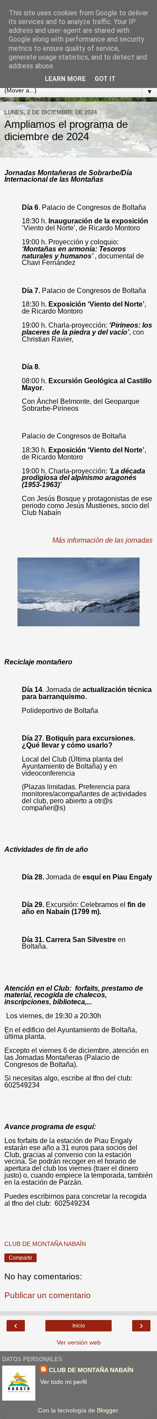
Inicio (78, 1326)
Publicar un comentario (47, 1295)
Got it (105, 79)
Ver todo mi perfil (63, 1381)
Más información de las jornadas (102, 540)
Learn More (65, 79)
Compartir (20, 1258)
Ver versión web (79, 1342)
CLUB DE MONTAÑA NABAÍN (91, 1369)
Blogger (107, 1410)
